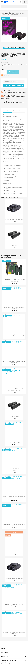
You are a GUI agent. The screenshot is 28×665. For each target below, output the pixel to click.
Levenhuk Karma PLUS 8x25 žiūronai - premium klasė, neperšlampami (14, 605)
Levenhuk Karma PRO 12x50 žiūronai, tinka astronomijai (14, 497)
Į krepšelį (12, 72)
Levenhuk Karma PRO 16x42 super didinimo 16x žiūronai (14, 361)
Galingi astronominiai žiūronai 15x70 (14, 552)
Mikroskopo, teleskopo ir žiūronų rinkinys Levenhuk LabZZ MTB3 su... (14, 389)
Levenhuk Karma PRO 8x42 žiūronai (14, 442)
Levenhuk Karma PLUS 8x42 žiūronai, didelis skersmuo (14, 525)
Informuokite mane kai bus (14, 85)
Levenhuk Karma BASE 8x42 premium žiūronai (14, 469)
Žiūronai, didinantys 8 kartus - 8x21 (14, 219)
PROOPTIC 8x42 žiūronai (14, 245)
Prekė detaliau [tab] (17, 111)
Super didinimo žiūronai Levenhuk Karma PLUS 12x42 (14, 308)
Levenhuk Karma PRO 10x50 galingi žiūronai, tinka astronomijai (14, 280)
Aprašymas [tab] (7, 111)
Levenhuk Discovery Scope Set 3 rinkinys (14, 335)
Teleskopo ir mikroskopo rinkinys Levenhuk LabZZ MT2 (14, 632)
